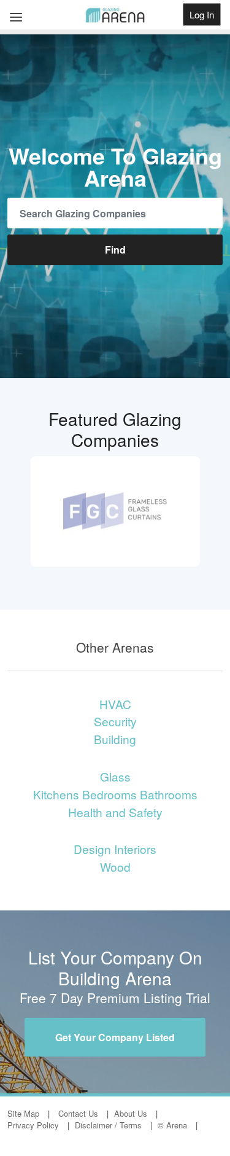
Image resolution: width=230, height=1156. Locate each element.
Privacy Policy (33, 1125)
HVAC (115, 704)
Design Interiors (115, 848)
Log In (202, 14)
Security (115, 721)
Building (115, 739)
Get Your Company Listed (115, 1037)
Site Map (23, 1113)
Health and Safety (115, 812)
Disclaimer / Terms (108, 1125)
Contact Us (78, 1113)
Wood (115, 866)
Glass (115, 776)
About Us (130, 1113)
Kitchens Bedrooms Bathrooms (115, 794)
